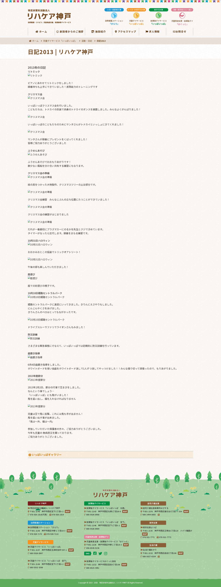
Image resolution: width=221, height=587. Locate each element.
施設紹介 (100, 31)
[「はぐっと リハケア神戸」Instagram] (106, 553)
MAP (68, 511)
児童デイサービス (136, 16)
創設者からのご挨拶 (71, 31)
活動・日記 (86, 40)
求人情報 (154, 31)
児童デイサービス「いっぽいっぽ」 (60, 40)
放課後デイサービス (158, 16)
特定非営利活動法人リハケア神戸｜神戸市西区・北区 (50, 16)
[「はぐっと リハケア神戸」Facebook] (95, 553)
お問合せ (181, 31)
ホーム (43, 31)
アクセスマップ (127, 31)
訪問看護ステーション (114, 16)
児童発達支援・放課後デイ (182, 17)
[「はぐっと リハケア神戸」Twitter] (100, 553)
